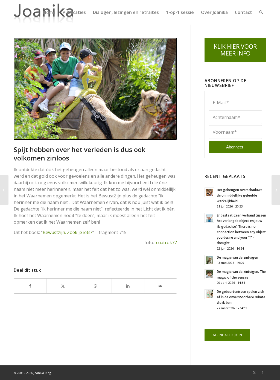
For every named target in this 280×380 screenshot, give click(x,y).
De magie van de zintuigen (237, 257)
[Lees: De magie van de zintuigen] (209, 260)
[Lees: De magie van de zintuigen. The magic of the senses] (209, 274)
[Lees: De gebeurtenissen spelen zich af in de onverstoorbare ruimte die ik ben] (209, 294)
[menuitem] (49, 12)
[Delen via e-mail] (160, 286)
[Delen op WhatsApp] (95, 286)
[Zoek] (261, 12)
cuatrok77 (166, 242)
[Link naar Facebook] (262, 372)
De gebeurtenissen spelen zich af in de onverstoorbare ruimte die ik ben (241, 297)
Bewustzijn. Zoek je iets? (67, 232)
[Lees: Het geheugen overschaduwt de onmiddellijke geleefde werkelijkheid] (209, 192)
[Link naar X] (254, 372)
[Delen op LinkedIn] (128, 286)
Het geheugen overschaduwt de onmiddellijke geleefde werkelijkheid (239, 195)
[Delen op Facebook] (30, 286)
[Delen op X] (63, 286)
